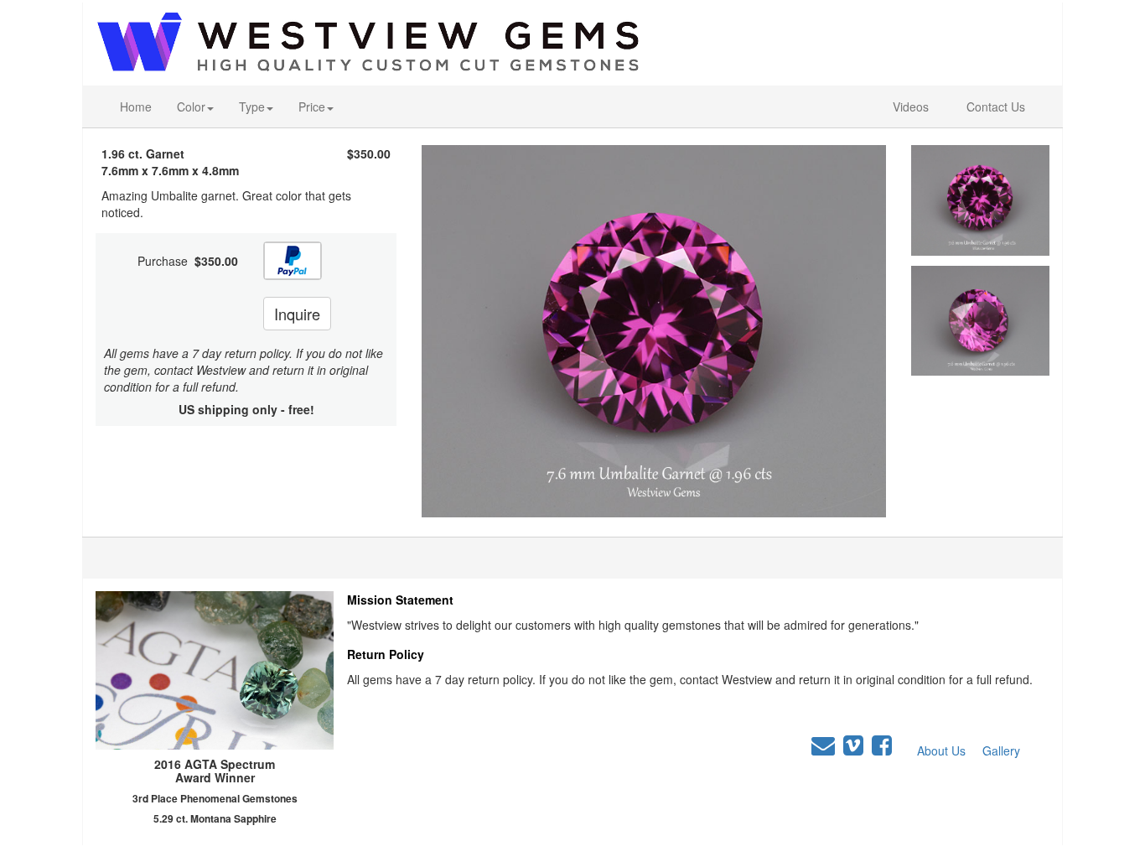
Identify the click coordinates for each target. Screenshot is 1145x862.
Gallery (1001, 750)
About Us (941, 750)
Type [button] (252, 106)
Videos (911, 106)
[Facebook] (882, 745)
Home (136, 106)
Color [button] (191, 106)
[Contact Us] (823, 745)
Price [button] (311, 106)
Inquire (297, 314)
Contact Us (995, 106)
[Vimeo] (853, 745)
